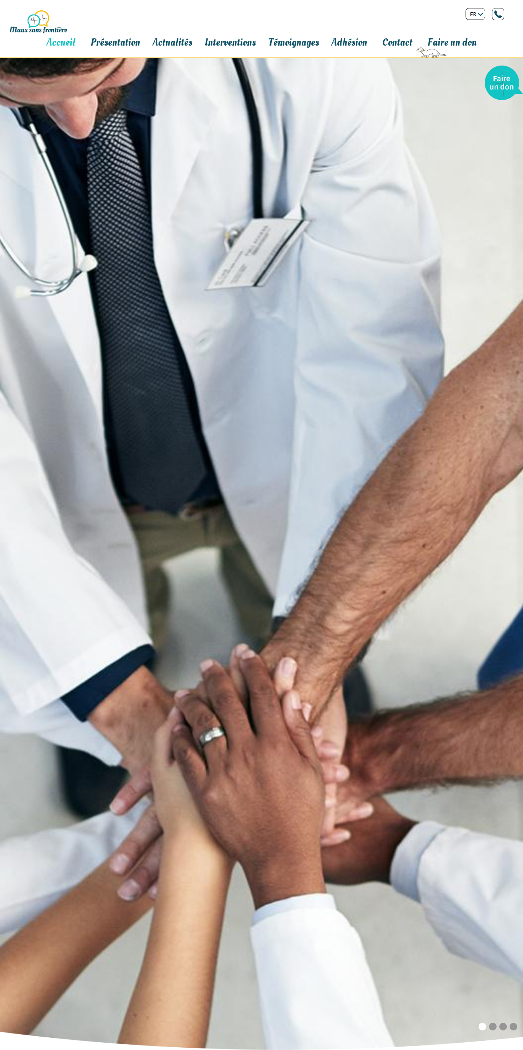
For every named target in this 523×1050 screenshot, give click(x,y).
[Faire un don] (504, 68)
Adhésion (349, 42)
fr (473, 14)
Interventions (230, 42)
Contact (397, 42)
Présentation (115, 42)
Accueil (61, 42)
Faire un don (452, 42)
